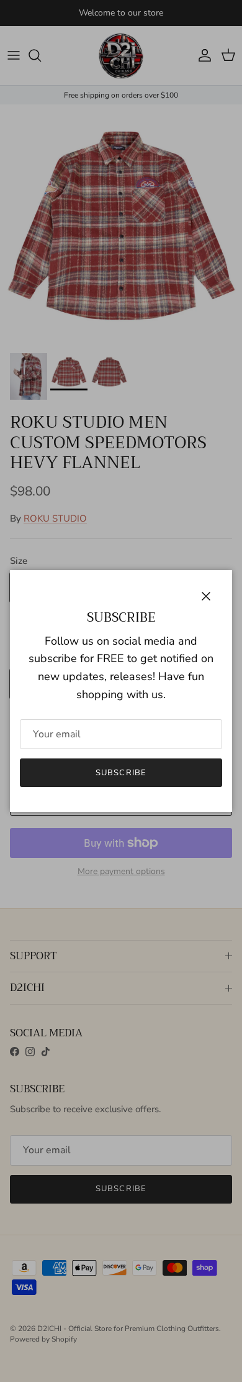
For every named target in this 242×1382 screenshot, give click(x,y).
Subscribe (121, 772)
